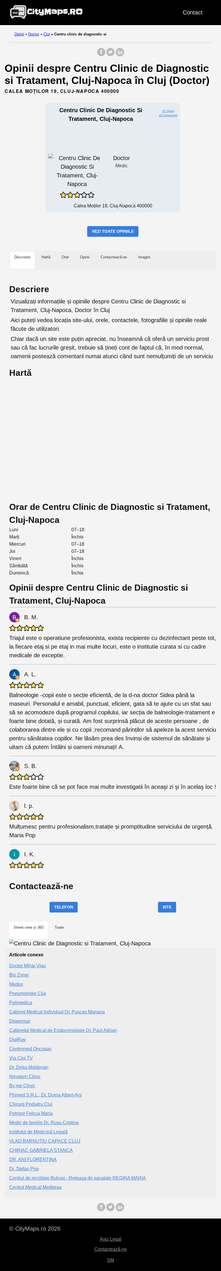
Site (167, 907)
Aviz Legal (110, 1239)
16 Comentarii (168, 115)
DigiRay (17, 1039)
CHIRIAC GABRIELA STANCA (41, 1150)
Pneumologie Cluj (27, 993)
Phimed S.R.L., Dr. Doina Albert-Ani (45, 1094)
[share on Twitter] (110, 54)
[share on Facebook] (101, 54)
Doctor (33, 34)
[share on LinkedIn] (119, 54)
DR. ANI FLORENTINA (33, 1159)
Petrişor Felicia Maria (31, 1113)
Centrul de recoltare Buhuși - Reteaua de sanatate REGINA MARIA (77, 1178)
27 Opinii (168, 110)
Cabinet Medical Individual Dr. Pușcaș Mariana (57, 1011)
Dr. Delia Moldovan (28, 1067)
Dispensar (19, 1021)
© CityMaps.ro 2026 (34, 1228)
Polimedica (20, 1002)
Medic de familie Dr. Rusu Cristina (44, 1122)
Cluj (46, 34)
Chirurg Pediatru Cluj (30, 1104)
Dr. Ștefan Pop (24, 1168)
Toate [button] (59, 927)
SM (110, 1260)
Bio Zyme (19, 975)
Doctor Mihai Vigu (27, 965)
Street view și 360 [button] (28, 927)
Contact (193, 12)
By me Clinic (22, 1085)
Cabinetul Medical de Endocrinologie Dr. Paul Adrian (63, 1030)
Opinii (19, 34)
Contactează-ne (110, 1249)
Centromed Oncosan (30, 1048)
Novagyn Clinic (25, 1076)
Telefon (63, 907)
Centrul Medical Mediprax (35, 1187)
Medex (16, 984)
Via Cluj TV (21, 1058)
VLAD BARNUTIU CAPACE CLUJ (44, 1141)
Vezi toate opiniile (113, 231)
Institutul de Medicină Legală (38, 1131)
